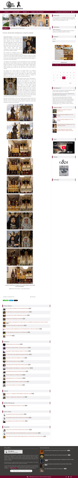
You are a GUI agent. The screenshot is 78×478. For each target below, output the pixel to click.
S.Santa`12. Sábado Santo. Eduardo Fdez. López (15, 397)
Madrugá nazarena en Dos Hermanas (13, 344)
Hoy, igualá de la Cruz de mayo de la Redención (15, 414)
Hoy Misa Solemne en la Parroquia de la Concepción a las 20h (17, 311)
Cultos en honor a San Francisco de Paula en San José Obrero (17, 429)
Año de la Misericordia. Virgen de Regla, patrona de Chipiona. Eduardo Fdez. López (65, 130)
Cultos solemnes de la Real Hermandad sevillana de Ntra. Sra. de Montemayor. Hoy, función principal (24, 436)
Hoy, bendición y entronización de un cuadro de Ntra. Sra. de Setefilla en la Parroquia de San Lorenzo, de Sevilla (27, 322)
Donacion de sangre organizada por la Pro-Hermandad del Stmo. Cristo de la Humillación (22, 328)
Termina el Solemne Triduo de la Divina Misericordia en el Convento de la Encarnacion (22, 433)
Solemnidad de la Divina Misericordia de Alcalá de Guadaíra (17, 364)
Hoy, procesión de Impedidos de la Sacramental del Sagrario (17, 308)
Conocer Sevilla (16, 12)
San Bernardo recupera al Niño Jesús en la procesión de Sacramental (57, 455)
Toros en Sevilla (9, 335)
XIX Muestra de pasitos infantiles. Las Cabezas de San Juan (17, 347)
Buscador (25, 12)
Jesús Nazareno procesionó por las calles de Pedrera (15, 371)
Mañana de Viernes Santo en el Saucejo (13, 361)
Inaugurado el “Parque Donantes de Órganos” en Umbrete (17, 351)
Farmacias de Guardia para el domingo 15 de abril (15, 405)
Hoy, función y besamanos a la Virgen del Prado (15, 325)
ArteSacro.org (33, 476)
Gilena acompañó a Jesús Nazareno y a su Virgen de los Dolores (18, 368)
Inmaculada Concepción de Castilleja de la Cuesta (15, 357)
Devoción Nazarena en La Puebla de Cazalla (14, 374)
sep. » (70, 83)
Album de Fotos (58, 107)
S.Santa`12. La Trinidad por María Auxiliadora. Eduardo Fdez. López (18, 393)
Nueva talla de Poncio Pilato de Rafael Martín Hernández (16, 315)
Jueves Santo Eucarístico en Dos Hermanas (14, 385)
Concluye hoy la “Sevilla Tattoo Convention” (14, 318)
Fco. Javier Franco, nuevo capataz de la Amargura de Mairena (17, 354)
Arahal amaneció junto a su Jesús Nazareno (14, 378)
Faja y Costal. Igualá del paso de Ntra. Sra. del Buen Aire (55, 468)
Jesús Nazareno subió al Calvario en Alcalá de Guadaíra (16, 381)
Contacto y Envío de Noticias (37, 12)
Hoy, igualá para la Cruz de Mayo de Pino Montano (15, 421)
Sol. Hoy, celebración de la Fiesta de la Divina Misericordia (16, 332)
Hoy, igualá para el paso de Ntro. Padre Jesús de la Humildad (17, 417)
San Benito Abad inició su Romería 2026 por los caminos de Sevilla (57, 450)
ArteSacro (7, 12)
